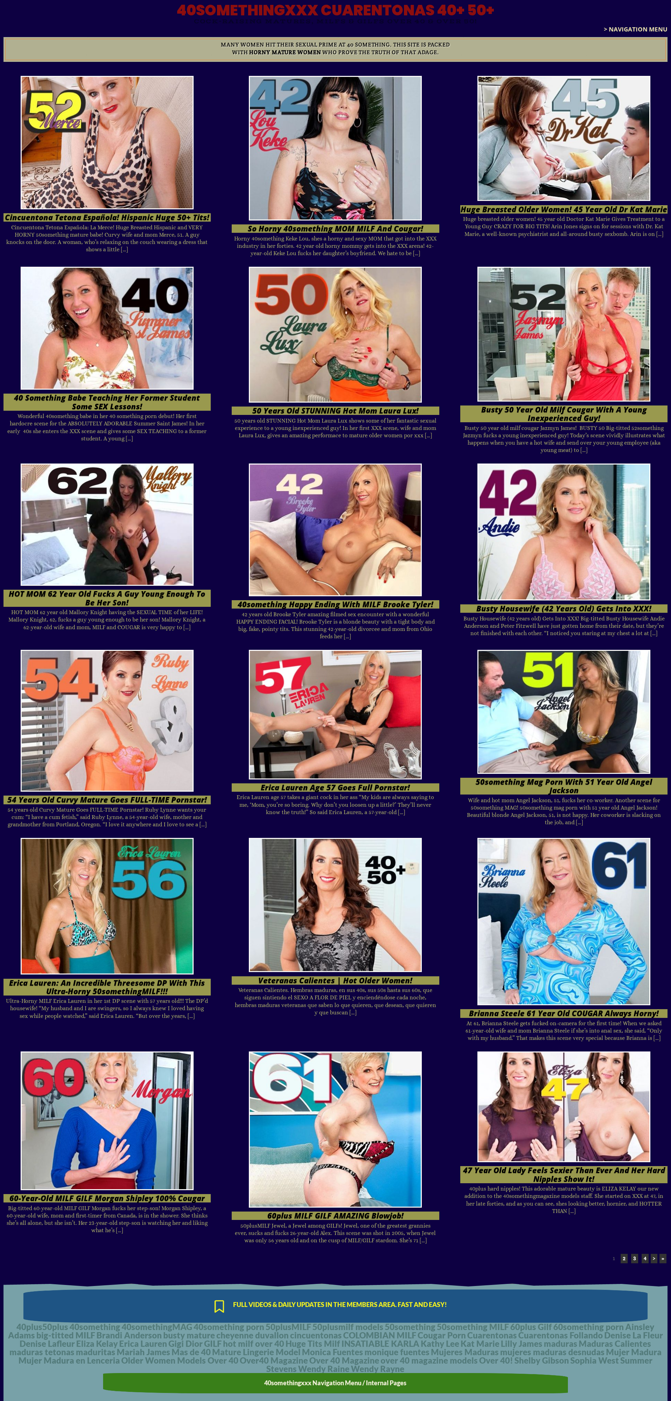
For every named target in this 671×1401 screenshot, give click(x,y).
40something (95, 1327)
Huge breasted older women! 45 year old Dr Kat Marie (564, 209)
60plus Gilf (531, 1327)
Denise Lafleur (47, 1343)
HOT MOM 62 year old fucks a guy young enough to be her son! (107, 598)
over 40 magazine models (429, 1360)
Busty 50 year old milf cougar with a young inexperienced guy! (564, 413)
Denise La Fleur (633, 1335)
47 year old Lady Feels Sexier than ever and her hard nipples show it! (564, 1174)
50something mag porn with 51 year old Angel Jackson (564, 786)
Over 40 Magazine (344, 1360)
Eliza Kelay (97, 1343)
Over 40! (496, 1360)
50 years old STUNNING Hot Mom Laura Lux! (335, 410)
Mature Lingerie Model (256, 1352)
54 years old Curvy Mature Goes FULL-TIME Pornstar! (107, 800)
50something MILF (473, 1327)
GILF (213, 1343)
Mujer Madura (634, 1352)
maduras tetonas (41, 1352)
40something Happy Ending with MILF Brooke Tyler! (335, 604)
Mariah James (143, 1352)
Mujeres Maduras (465, 1352)
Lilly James (521, 1343)
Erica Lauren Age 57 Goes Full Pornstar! (335, 787)
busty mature (189, 1335)
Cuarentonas (492, 1335)
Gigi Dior (185, 1343)
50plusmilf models (347, 1327)
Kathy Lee (440, 1343)
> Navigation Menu (636, 29)
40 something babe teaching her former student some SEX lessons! (107, 402)
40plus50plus (42, 1327)
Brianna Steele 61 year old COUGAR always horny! (564, 1013)
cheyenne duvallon (252, 1335)
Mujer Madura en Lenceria (69, 1360)
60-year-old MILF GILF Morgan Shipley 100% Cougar (107, 1198)
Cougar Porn (442, 1335)
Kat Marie (480, 1343)
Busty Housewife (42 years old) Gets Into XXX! (563, 608)
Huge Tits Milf (313, 1343)
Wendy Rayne (377, 1369)
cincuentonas (316, 1335)
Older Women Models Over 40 (179, 1360)
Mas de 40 (191, 1352)
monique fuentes (397, 1352)
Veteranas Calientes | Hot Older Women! (335, 980)
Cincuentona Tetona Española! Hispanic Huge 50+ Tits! (107, 217)
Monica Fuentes (332, 1352)
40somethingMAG (157, 1327)
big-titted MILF (65, 1335)
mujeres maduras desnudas (552, 1352)
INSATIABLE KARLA (380, 1343)
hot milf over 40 (253, 1343)
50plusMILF (288, 1327)
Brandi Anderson (129, 1335)
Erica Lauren (143, 1343)
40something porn (229, 1327)
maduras (560, 1343)
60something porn (588, 1327)
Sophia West (594, 1360)
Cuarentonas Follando (560, 1335)
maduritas (95, 1352)
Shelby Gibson (541, 1360)
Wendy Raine (323, 1369)
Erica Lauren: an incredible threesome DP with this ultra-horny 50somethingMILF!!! (107, 987)
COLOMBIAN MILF (379, 1335)
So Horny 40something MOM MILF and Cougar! (335, 228)
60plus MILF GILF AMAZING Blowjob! (335, 1215)
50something (410, 1327)
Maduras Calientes (615, 1343)
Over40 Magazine (274, 1360)
